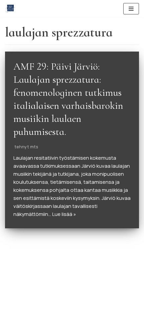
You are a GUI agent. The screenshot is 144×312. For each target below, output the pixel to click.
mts (34, 147)
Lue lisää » (64, 214)
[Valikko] (131, 8)
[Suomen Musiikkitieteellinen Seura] (10, 9)
